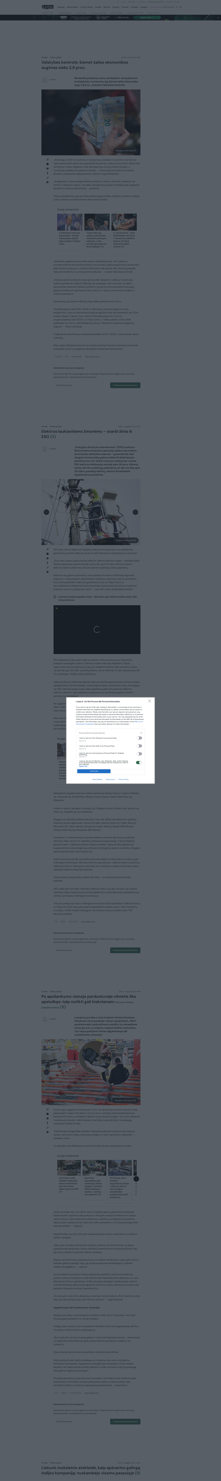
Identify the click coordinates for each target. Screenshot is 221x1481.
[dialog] (110, 740)
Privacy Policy (124, 779)
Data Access (110, 779)
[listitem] (110, 733)
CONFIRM (94, 771)
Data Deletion (97, 779)
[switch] (139, 738)
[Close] (150, 702)
